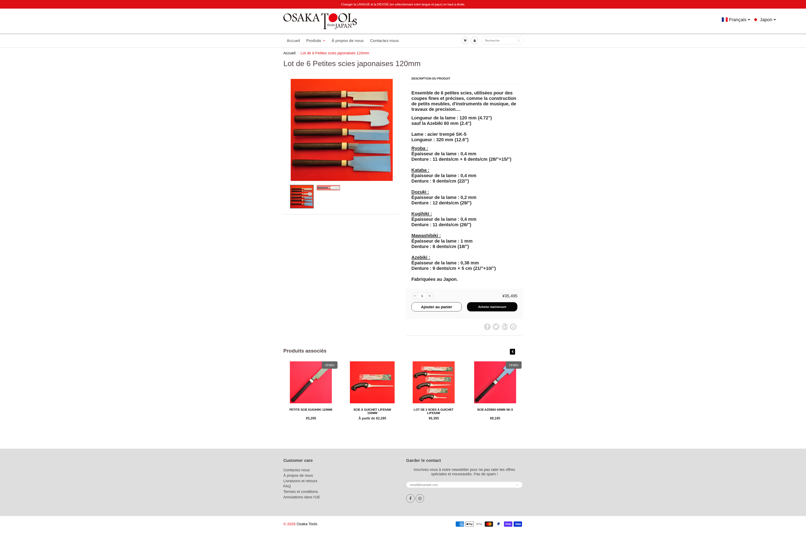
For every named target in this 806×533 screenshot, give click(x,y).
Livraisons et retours (300, 481)
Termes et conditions (300, 492)
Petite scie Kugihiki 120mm (310, 409)
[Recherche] (518, 40)
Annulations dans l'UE (301, 497)
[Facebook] (410, 498)
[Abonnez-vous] (517, 485)
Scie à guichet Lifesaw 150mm (372, 411)
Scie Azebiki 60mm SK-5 (495, 409)
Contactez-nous (384, 40)
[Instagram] (420, 498)
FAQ (287, 486)
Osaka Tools (307, 524)
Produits (313, 40)
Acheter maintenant (492, 306)
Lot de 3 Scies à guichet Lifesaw (434, 411)
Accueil (293, 40)
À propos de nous (348, 40)
